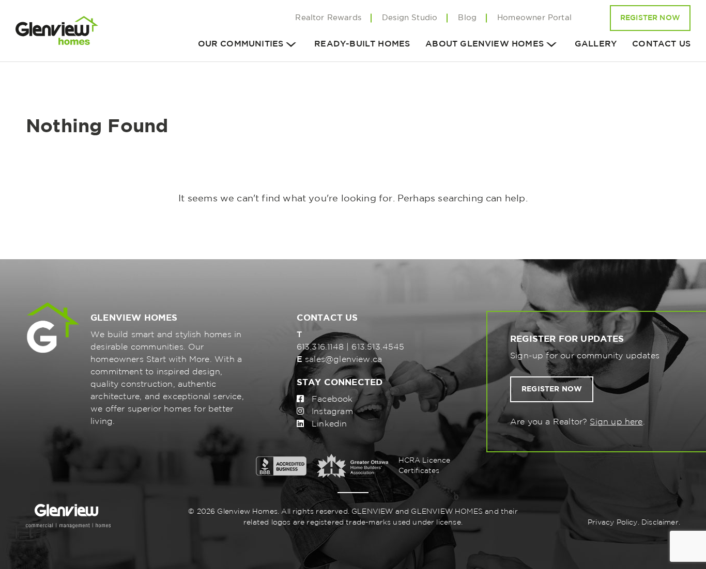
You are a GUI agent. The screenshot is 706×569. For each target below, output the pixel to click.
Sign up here (616, 422)
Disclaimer (660, 522)
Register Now (650, 18)
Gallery (596, 44)
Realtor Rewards (328, 17)
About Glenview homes (484, 44)
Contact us (661, 44)
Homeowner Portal (534, 17)
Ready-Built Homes (362, 44)
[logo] (57, 30)
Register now (551, 389)
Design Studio (409, 17)
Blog (467, 17)
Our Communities (241, 44)
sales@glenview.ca (343, 359)
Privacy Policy (613, 522)
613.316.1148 (320, 347)
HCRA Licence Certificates (424, 465)
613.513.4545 (377, 347)
